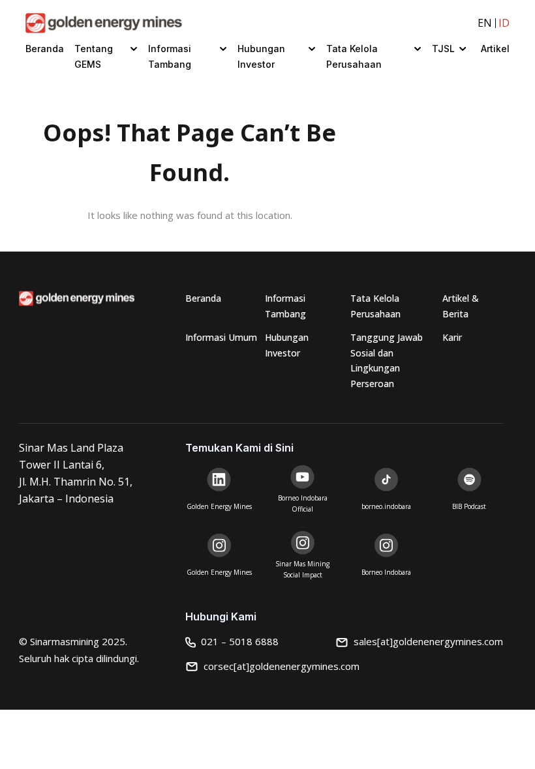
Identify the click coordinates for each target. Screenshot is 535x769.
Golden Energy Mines (219, 506)
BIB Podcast (469, 506)
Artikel (495, 48)
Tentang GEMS (93, 56)
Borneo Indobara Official (303, 503)
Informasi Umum (221, 337)
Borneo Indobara (386, 572)
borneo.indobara (386, 506)
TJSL (443, 48)
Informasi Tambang (169, 56)
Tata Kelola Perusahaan (354, 56)
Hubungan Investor (261, 56)
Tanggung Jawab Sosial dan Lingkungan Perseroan (386, 360)
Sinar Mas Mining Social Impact (302, 569)
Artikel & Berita (460, 306)
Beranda (44, 48)
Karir (452, 337)
